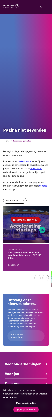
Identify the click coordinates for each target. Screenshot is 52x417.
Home (7, 141)
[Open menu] (47, 7)
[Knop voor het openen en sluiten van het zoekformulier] (41, 7)
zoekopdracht (24, 161)
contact (43, 185)
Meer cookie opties (26, 403)
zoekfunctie (36, 168)
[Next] (46, 278)
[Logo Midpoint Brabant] (11, 6)
